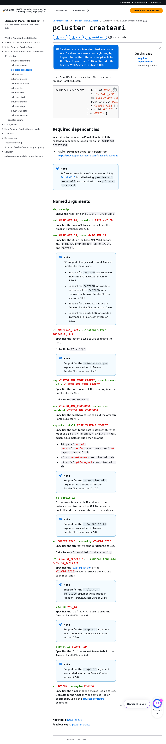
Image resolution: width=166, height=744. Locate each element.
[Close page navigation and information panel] (160, 48)
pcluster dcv (74, 719)
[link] (125, 20)
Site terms (81, 739)
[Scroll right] (88, 10)
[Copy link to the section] (50, 129)
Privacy (70, 739)
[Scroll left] (51, 10)
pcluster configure (93, 698)
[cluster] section (81, 567)
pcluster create (81, 724)
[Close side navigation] (44, 21)
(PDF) (100, 65)
